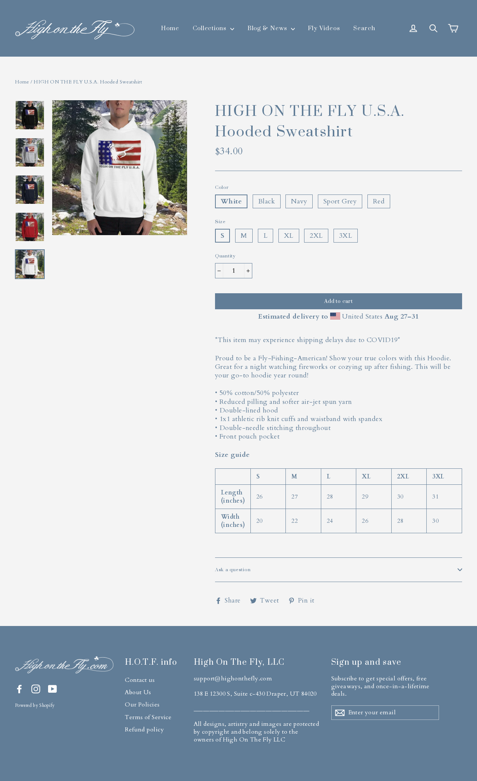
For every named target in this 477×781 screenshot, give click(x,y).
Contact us (140, 680)
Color (222, 187)
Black (266, 201)
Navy (299, 201)
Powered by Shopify (34, 705)
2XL (316, 235)
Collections (210, 28)
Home (170, 28)
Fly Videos (324, 28)
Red (379, 201)
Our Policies (142, 705)
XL (289, 235)
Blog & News (268, 28)
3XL (345, 235)
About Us (138, 692)
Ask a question (233, 569)
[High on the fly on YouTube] (52, 688)
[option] (119, 193)
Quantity (225, 256)
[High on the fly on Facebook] (19, 688)
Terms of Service (148, 717)
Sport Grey (340, 201)
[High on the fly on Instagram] (35, 688)
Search (364, 28)
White (231, 201)
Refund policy (144, 729)
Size (220, 221)
